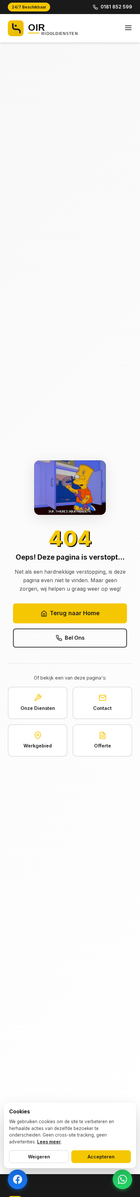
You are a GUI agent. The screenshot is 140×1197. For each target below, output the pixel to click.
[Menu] (128, 28)
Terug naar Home (75, 613)
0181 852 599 (116, 6)
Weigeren (39, 1156)
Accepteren (101, 1156)
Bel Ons (75, 637)
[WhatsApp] (122, 1179)
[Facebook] (17, 1179)
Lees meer (49, 1141)
